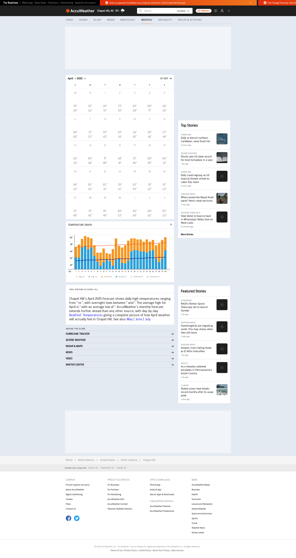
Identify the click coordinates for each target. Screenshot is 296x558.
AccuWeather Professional (162, 511)
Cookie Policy (145, 550)
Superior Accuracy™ (85, 2)
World (69, 460)
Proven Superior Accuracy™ (78, 484)
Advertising (66, 2)
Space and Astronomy (202, 513)
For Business (11, 2)
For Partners (113, 489)
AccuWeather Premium (160, 506)
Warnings (27, 2)
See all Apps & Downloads (162, 494)
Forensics (53, 2)
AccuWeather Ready (201, 484)
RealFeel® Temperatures (86, 315)
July (147, 319)
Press (68, 504)
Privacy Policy (130, 550)
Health (195, 494)
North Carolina (129, 460)
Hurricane (196, 499)
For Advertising (114, 494)
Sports (195, 518)
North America (86, 460)
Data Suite (40, 2)
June (138, 319)
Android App (155, 489)
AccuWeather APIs (116, 499)
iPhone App (155, 484)
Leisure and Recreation (202, 504)
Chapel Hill (149, 460)
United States (107, 460)
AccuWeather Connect (118, 504)
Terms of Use (116, 550)
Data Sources (177, 550)
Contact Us (71, 508)
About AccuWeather (75, 489)
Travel (194, 523)
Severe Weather (199, 508)
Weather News (198, 527)
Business (196, 489)
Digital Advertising (74, 494)
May (130, 319)
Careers (69, 499)
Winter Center (198, 532)
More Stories (187, 234)
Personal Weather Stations (120, 508)
